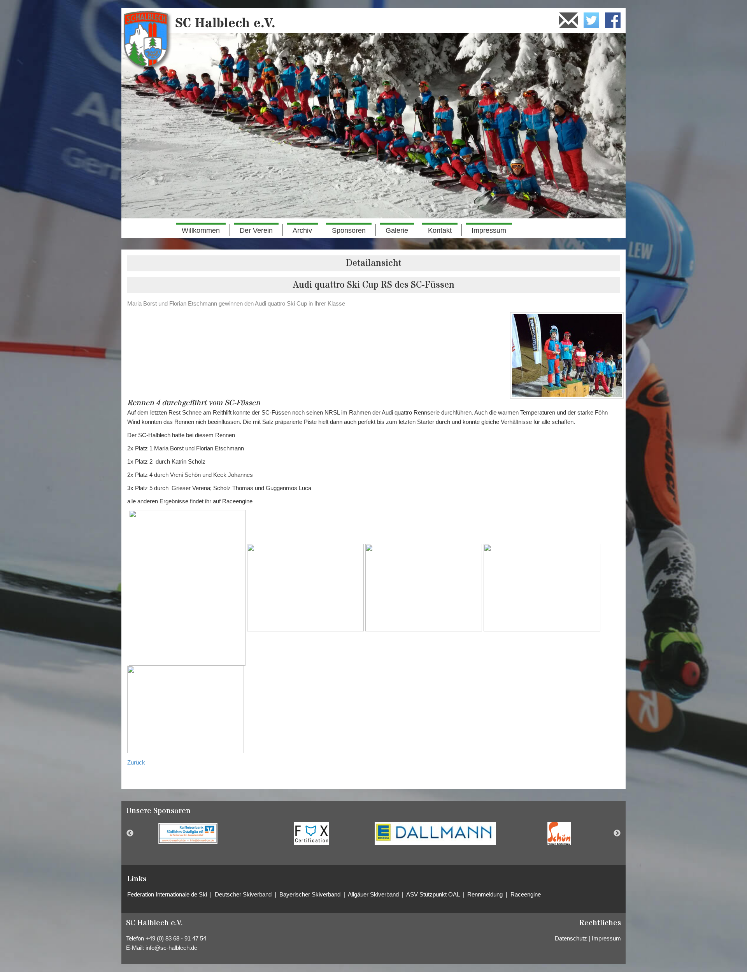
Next (617, 833)
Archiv (302, 230)
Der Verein (256, 230)
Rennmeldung (486, 894)
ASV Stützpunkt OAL (433, 894)
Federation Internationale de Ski (168, 894)
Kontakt (440, 230)
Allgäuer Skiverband (374, 894)
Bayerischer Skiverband (310, 894)
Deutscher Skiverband (244, 894)
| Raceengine (523, 894)
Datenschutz (571, 938)
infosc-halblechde (171, 947)
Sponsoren (349, 230)
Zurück (136, 762)
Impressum (489, 230)
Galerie (397, 230)
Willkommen (201, 230)
